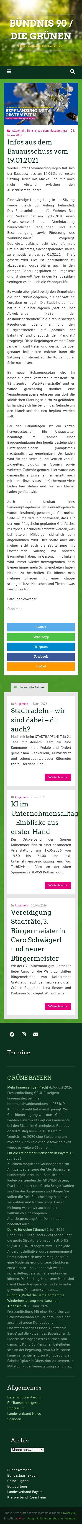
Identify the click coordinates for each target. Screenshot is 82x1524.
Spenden (14, 1419)
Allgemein (18, 130)
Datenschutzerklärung (24, 1397)
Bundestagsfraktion (22, 1475)
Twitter (41, 627)
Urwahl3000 (69, 1513)
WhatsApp (41, 637)
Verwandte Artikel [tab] (31, 687)
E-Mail (41, 666)
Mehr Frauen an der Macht (27, 1087)
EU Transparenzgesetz (24, 1402)
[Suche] (72, 71)
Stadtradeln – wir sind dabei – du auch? (38, 720)
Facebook (41, 656)
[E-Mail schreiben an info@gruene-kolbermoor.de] (35, 1034)
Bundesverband (19, 1469)
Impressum (16, 1408)
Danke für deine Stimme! (26, 1229)
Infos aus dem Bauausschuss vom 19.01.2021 (37, 151)
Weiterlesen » (57, 777)
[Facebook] (11, 1034)
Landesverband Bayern (25, 1491)
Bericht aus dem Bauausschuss (47, 130)
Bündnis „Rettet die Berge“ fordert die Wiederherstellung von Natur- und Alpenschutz (35, 1300)
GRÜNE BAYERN (29, 1077)
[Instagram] (23, 1034)
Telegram (41, 647)
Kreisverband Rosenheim (26, 1497)
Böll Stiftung (17, 1486)
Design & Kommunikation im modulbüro (52, 1518)
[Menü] (9, 71)
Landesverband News (24, 1413)
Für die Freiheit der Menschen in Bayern (38, 1153)
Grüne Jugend (18, 1480)
